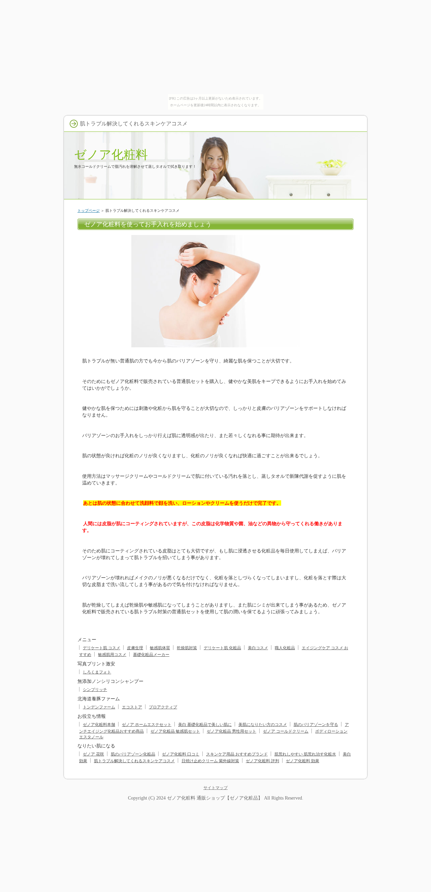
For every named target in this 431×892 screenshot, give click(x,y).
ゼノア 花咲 (93, 754)
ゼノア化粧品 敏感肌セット (175, 731)
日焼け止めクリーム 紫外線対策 (210, 761)
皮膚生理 (135, 648)
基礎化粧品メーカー (151, 654)
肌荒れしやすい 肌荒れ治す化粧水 (305, 754)
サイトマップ (215, 787)
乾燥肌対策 (187, 648)
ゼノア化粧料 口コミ (180, 754)
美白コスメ (258, 648)
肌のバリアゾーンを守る (316, 724)
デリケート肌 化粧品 (222, 648)
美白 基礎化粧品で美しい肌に (205, 724)
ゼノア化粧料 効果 (302, 761)
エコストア (132, 707)
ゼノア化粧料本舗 (99, 724)
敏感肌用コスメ (112, 654)
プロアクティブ (163, 707)
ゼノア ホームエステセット (146, 724)
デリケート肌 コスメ (101, 648)
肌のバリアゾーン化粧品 (133, 754)
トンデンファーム (99, 707)
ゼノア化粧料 (111, 154)
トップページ (88, 210)
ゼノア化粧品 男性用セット (231, 731)
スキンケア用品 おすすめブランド (237, 754)
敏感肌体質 (160, 648)
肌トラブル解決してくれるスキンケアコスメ (134, 761)
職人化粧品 (285, 648)
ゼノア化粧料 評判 (262, 761)
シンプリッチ (95, 689)
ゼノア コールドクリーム (285, 731)
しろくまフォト (97, 672)
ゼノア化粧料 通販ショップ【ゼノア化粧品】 (215, 798)
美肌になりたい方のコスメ (262, 724)
